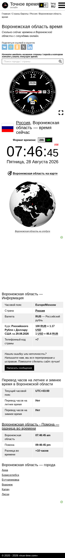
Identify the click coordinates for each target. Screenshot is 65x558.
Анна (5, 470)
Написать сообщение (19, 367)
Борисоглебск (10, 475)
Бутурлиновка (10, 479)
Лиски (5, 494)
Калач (5, 489)
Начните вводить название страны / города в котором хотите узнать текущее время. (32, 55)
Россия (40, 310)
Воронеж (7, 484)
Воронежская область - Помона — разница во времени (30, 426)
